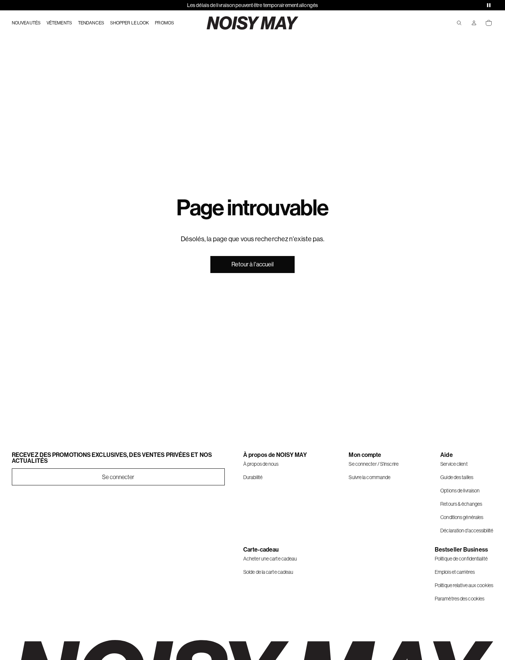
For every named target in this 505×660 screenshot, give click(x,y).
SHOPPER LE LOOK (129, 23)
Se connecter (118, 477)
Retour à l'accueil (252, 264)
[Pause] (489, 5)
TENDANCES (91, 23)
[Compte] (474, 22)
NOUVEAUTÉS (26, 23)
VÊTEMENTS (59, 23)
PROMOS (164, 23)
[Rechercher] (459, 22)
